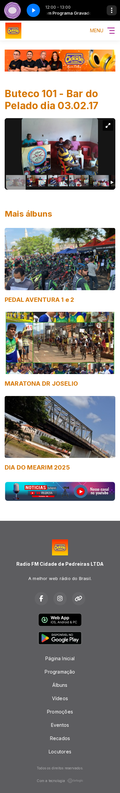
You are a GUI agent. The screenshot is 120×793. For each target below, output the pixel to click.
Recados (60, 738)
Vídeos (60, 698)
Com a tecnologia (51, 781)
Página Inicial (60, 658)
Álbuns (59, 685)
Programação (60, 672)
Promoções (60, 711)
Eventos (60, 725)
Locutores (60, 751)
